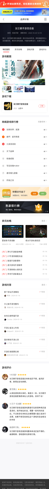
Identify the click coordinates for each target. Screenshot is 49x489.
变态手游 (15, 33)
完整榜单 (41, 122)
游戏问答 (30, 49)
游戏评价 (42, 49)
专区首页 (6, 49)
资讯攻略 (18, 49)
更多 (43, 221)
